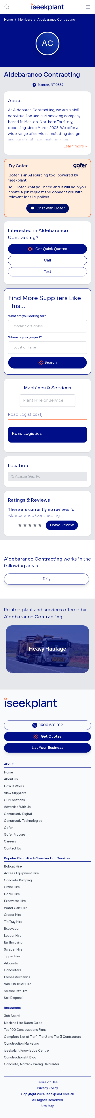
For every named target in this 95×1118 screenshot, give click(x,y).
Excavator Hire (15, 901)
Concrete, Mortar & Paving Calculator (31, 1064)
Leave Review (62, 525)
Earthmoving (13, 942)
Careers (10, 841)
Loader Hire (12, 936)
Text (47, 272)
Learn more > (75, 146)
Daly (46, 579)
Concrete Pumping (18, 880)
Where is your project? (25, 337)
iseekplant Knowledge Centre (26, 1051)
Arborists (11, 963)
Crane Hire (12, 887)
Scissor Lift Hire (16, 991)
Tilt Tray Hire (13, 922)
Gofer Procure (14, 835)
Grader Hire (12, 915)
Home (8, 20)
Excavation (12, 929)
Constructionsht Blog (20, 1057)
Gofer (8, 828)
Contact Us (12, 848)
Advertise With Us (17, 807)
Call (47, 260)
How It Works (14, 786)
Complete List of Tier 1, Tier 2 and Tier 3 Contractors (42, 1037)
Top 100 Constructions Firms (25, 1030)
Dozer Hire (12, 894)
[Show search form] (7, 7)
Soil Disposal (13, 998)
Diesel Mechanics (17, 977)
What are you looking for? (27, 316)
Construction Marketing (21, 1043)
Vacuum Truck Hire (17, 984)
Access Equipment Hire (21, 873)
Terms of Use (47, 1082)
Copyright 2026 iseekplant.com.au (47, 1094)
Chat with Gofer (50, 208)
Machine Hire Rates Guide (23, 1023)
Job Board (12, 1016)
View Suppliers (15, 793)
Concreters (12, 970)
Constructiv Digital (18, 814)
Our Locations (14, 800)
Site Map (47, 1106)
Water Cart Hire (15, 908)
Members (25, 20)
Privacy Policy (47, 1088)
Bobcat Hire (13, 866)
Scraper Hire (13, 949)
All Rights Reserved (47, 1100)
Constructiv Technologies (23, 821)
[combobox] (47, 326)
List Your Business (47, 748)
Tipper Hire (12, 956)
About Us (11, 779)
